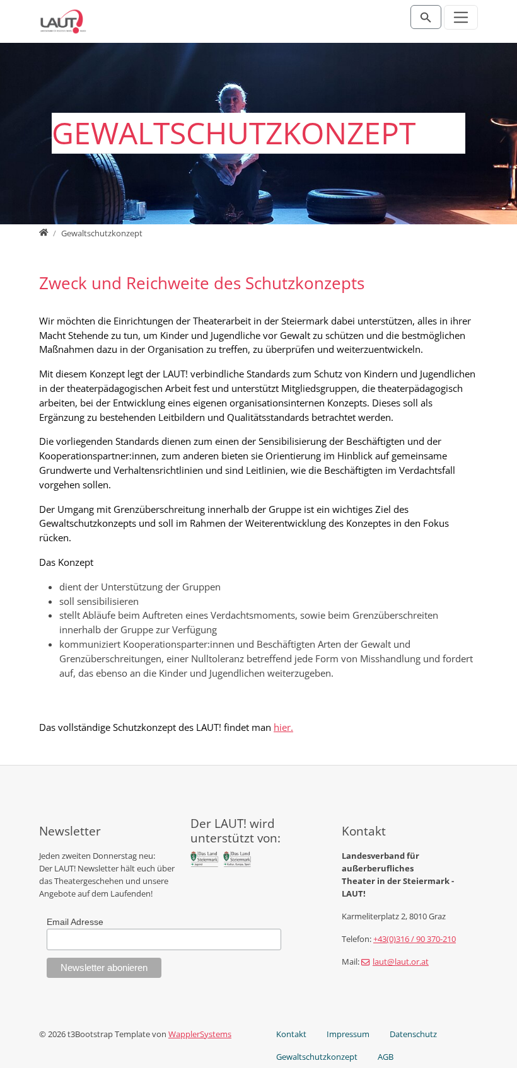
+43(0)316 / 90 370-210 (414, 939)
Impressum (348, 1034)
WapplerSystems (199, 1034)
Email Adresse (75, 922)
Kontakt (291, 1034)
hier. (283, 727)
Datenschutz (413, 1034)
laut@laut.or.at (401, 961)
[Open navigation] (461, 17)
